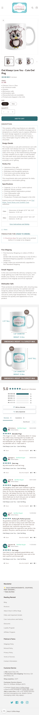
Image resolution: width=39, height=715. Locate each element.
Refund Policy (8, 648)
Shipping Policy (9, 644)
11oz (5, 104)
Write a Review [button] (20, 407)
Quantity (4, 108)
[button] (2, 8)
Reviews (6, 606)
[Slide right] (37, 62)
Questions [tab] (18, 418)
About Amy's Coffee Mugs (12, 611)
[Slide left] (2, 62)
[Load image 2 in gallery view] (19, 61)
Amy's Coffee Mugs (13, 711)
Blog (5, 602)
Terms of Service (9, 657)
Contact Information (10, 661)
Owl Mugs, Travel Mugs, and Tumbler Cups (18, 201)
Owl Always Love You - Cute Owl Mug (14, 446)
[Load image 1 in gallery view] (9, 61)
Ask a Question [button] (20, 412)
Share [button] (5, 229)
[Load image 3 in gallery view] (29, 61)
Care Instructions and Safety (13, 619)
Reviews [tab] (6, 418)
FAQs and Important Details (13, 615)
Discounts (7, 623)
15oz (13, 104)
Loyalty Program (9, 628)
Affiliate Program (9, 632)
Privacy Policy (8, 652)
